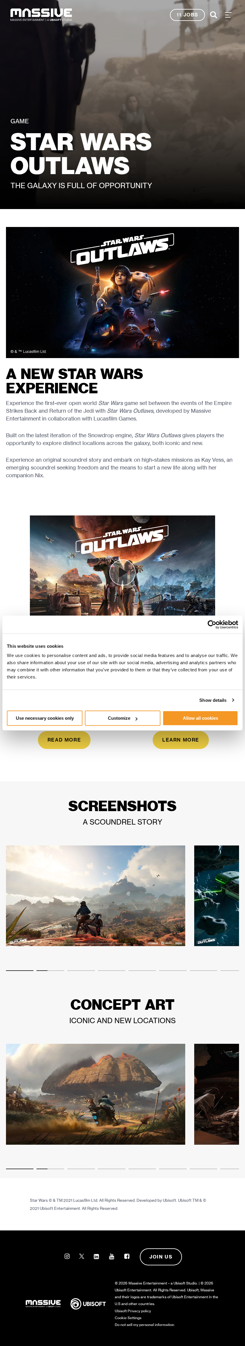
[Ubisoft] (93, 1303)
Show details (212, 700)
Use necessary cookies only (45, 718)
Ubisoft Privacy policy (133, 1311)
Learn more (180, 740)
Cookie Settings (128, 1318)
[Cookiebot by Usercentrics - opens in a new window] (212, 624)
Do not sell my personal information (144, 1324)
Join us (160, 1257)
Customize (119, 718)
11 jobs (187, 15)
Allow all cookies (200, 718)
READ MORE (64, 740)
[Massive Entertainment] (41, 15)
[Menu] (228, 15)
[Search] (213, 15)
